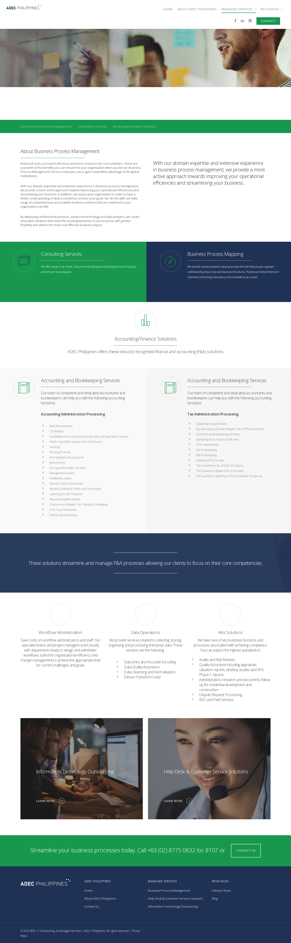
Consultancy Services (92, 126)
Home (168, 9)
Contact (268, 21)
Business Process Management (169, 890)
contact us (246, 850)
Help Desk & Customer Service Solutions (175, 898)
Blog (215, 898)
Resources (270, 9)
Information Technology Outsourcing (173, 906)
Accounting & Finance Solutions (134, 126)
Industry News (221, 890)
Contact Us (91, 906)
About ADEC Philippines (197, 9)
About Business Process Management (45, 126)
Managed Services (237, 9)
